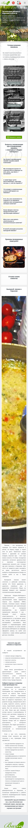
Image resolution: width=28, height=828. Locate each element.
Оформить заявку (15, 137)
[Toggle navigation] (25, 2)
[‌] (13, 3)
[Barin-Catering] (5, 3)
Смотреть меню (14, 78)
